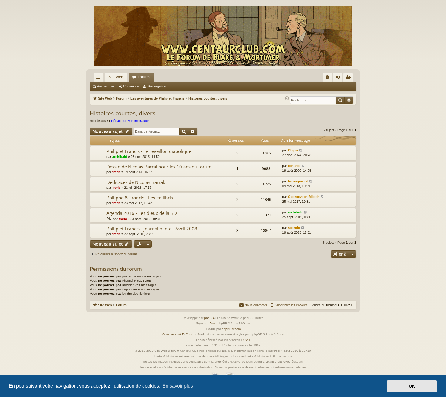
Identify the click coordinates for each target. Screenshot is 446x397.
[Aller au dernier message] (301, 150)
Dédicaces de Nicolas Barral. (135, 182)
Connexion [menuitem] (339, 78)
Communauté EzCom (177, 334)
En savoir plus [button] (177, 386)
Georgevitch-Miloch (303, 196)
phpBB (209, 318)
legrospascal (298, 181)
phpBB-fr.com (231, 329)
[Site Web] (223, 36)
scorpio (294, 227)
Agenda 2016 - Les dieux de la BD (141, 213)
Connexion (131, 86)
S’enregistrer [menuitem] (349, 78)
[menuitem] (327, 77)
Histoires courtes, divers (122, 113)
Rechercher (105, 86)
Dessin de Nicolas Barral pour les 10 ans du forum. (159, 167)
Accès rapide (99, 78)
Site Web (115, 77)
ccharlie (294, 166)
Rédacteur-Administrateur (130, 121)
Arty (212, 323)
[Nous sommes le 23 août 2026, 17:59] (287, 98)
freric (116, 172)
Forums (144, 77)
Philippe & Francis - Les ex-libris (139, 198)
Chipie (293, 150)
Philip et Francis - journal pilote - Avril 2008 (151, 229)
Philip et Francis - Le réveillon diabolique (148, 151)
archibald (119, 156)
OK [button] (412, 386)
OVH (246, 339)
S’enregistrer (157, 86)
